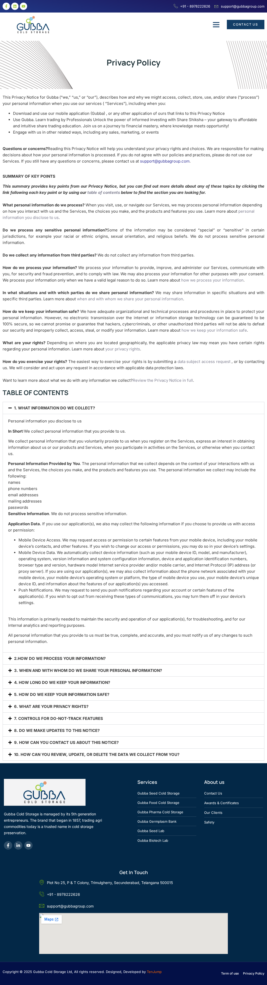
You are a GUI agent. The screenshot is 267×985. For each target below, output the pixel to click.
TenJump (154, 972)
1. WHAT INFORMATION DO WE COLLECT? (54, 407)
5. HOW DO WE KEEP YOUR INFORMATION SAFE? (61, 694)
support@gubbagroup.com (165, 161)
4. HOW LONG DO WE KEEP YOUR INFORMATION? (62, 682)
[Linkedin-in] (18, 845)
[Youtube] (23, 6)
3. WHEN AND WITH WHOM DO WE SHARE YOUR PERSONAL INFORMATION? (88, 670)
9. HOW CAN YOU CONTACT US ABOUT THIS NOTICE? (66, 742)
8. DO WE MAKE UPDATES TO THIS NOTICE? (57, 730)
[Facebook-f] (6, 6)
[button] (216, 24)
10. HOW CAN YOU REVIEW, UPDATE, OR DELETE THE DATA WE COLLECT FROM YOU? (96, 754)
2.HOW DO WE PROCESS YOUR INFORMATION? (60, 658)
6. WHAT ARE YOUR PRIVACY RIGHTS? (51, 706)
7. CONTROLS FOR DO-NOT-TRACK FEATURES (58, 718)
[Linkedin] (15, 6)
